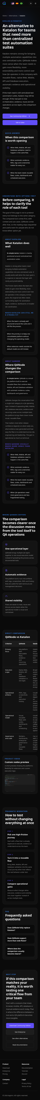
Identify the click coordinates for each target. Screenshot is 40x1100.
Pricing (5, 1074)
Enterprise (6, 1071)
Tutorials (25, 1071)
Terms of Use (26, 1086)
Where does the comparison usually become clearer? (15, 951)
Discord (24, 1074)
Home (5, 16)
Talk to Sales (20, 122)
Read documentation (20, 1045)
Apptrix (10, 1095)
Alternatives (13, 16)
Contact (5, 1083)
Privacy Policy (26, 1083)
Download (6, 1068)
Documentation (27, 1068)
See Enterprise (20, 1032)
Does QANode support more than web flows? (16, 939)
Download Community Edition (20, 1026)
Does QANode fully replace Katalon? (18, 928)
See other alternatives (20, 1038)
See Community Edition (18, 116)
